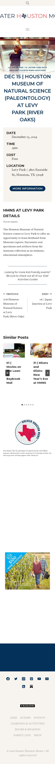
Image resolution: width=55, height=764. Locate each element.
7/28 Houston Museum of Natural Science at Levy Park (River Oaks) (13, 305)
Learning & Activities (27, 723)
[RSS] (23, 686)
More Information (27, 188)
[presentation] (14, 350)
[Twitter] (15, 678)
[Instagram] (23, 678)
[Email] (47, 678)
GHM (13, 717)
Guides (25, 717)
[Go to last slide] (7, 373)
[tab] (22, 404)
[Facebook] (8, 678)
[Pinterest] (31, 678)
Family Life (22, 735)
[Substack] (31, 686)
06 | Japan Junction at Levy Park (42, 301)
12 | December (15, 67)
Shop (38, 735)
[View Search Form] (28, 3)
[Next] (47, 373)
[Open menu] (27, 29)
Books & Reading (27, 729)
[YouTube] (39, 678)
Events (39, 717)
